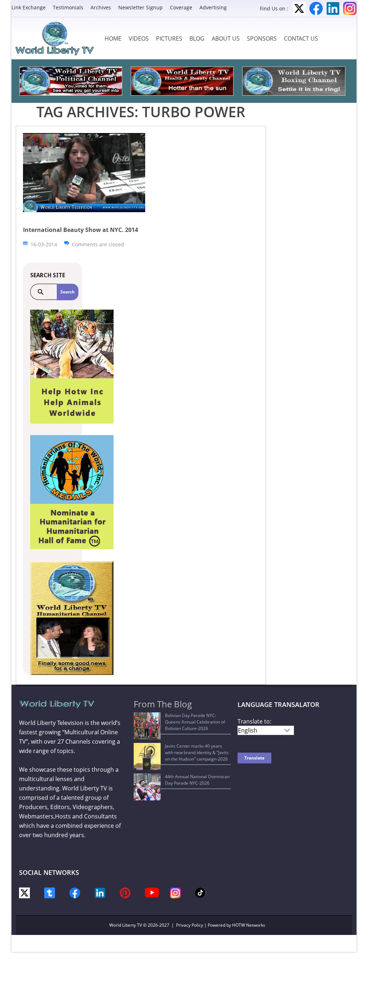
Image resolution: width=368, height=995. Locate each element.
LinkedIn (333, 8)
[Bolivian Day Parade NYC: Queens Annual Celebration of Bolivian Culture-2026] (147, 725)
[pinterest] (125, 892)
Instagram (349, 8)
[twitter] (24, 892)
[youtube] (152, 892)
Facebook (316, 8)
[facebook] (74, 892)
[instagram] (175, 892)
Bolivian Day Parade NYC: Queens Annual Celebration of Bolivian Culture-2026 (195, 721)
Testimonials (68, 7)
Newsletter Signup (140, 7)
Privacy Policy (189, 925)
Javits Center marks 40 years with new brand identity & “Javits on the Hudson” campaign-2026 (197, 752)
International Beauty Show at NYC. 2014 (80, 230)
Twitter (299, 8)
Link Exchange (29, 7)
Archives (101, 7)
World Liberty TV (125, 925)
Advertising (213, 7)
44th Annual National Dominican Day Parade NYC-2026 (197, 779)
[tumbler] (49, 892)
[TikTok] (200, 892)
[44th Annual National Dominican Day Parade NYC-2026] (147, 786)
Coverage (181, 7)
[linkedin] (100, 892)
